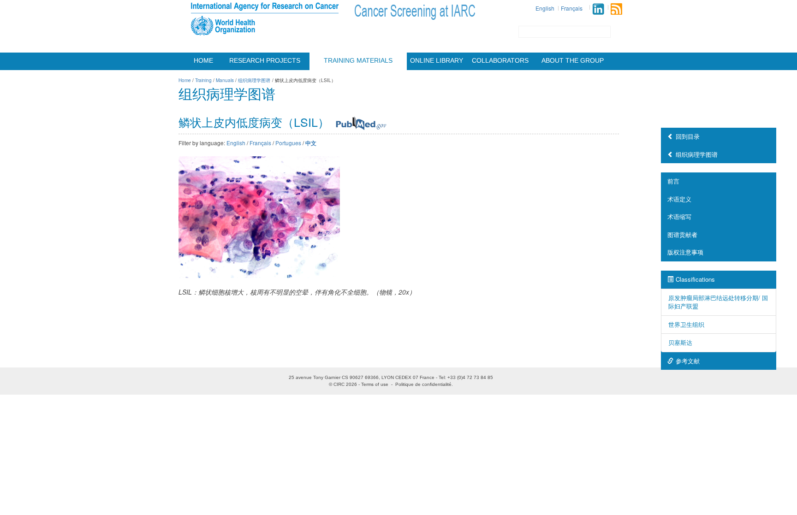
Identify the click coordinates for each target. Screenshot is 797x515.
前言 (673, 181)
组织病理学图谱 (697, 154)
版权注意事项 (685, 252)
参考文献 (688, 360)
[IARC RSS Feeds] (616, 9)
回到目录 (688, 136)
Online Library (436, 60)
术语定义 (679, 199)
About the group (572, 60)
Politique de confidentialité (423, 384)
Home (203, 60)
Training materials (358, 60)
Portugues (288, 143)
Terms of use (374, 384)
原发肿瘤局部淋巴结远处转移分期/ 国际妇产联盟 (718, 302)
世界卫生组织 (686, 324)
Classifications (695, 279)
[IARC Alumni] (598, 9)
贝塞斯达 (680, 342)
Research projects (264, 60)
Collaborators (500, 60)
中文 (310, 143)
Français (572, 8)
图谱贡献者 (682, 234)
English (544, 8)
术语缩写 (679, 216)
